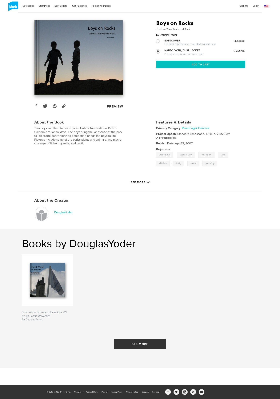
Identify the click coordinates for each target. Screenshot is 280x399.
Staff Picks (44, 5)
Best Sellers (60, 5)
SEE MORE (140, 344)
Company (78, 392)
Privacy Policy (116, 392)
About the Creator (51, 200)
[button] (266, 6)
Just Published (79, 5)
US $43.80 (239, 41)
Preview (115, 106)
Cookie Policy (132, 392)
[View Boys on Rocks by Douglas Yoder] (78, 57)
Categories (28, 5)
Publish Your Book (101, 5)
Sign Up (244, 5)
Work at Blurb (92, 392)
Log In (256, 5)
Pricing (104, 392)
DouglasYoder (63, 212)
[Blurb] (12, 8)
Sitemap (155, 392)
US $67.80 (239, 51)
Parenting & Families (195, 128)
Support (145, 392)
